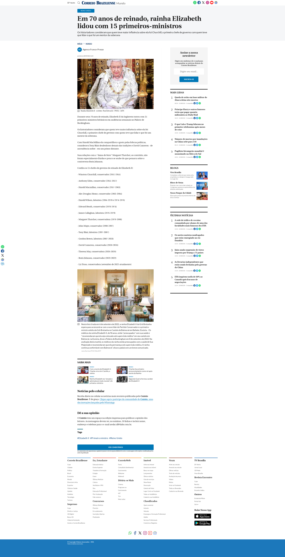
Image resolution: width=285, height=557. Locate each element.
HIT (119, 493)
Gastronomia (122, 470)
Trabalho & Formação (99, 470)
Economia (70, 476)
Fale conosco (97, 497)
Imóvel (147, 460)
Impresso (72, 504)
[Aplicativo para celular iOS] (202, 516)
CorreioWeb (124, 460)
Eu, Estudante (100, 460)
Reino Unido (116, 438)
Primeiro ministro (100, 438)
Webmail (121, 476)
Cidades (69, 467)
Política (69, 470)
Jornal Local (198, 467)
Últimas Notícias (98, 479)
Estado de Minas (199, 498)
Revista (196, 484)
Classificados (150, 501)
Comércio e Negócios (150, 523)
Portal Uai (197, 501)
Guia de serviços (149, 479)
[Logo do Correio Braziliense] (98, 3)
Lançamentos (148, 473)
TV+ (119, 496)
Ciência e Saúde (72, 488)
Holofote (70, 494)
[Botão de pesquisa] (78, 3)
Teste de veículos (174, 473)
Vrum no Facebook (175, 485)
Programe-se (122, 487)
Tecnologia (70, 497)
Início (79, 44)
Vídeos (171, 479)
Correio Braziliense (77, 460)
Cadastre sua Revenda (176, 491)
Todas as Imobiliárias (150, 494)
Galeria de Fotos (149, 488)
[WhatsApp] (194, 4)
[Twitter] (203, 4)
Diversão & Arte (72, 482)
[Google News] (216, 4)
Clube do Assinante (73, 520)
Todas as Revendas (175, 488)
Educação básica (98, 464)
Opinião (69, 491)
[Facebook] (199, 4)
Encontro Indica (199, 490)
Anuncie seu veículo (175, 467)
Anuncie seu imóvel (150, 467)
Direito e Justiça (72, 511)
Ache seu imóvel (149, 464)
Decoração (147, 485)
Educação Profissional (100, 491)
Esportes (70, 485)
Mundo (120, 3)
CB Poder (197, 470)
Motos (171, 482)
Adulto (146, 517)
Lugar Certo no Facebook (152, 491)
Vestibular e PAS (98, 485)
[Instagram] (207, 4)
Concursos (98, 501)
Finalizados (96, 517)
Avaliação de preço (175, 476)
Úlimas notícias (148, 476)
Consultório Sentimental (125, 467)
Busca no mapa (148, 470)
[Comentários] (2, 265)
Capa (69, 464)
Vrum (172, 460)
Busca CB (70, 517)
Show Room (147, 482)
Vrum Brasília (198, 473)
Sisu (94, 488)
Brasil (69, 473)
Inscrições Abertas (99, 514)
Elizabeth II (84, 438)
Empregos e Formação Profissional (155, 514)
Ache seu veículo (174, 464)
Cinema (120, 484)
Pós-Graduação (98, 494)
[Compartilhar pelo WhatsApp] (200, 104)
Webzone (121, 473)
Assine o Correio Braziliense (76, 523)
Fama (120, 464)
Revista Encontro (203, 477)
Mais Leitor (121, 499)
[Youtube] (211, 4)
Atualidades (198, 487)
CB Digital (70, 514)
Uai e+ (196, 504)
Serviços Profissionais (150, 520)
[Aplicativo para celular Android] (202, 523)
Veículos (146, 511)
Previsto (95, 508)
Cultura (95, 482)
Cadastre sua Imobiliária (151, 497)
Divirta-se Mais (126, 480)
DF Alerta (197, 464)
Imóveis (146, 508)
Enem (94, 476)
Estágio (95, 473)
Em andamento (97, 511)
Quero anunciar (148, 505)
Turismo (69, 500)
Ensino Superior (98, 467)
